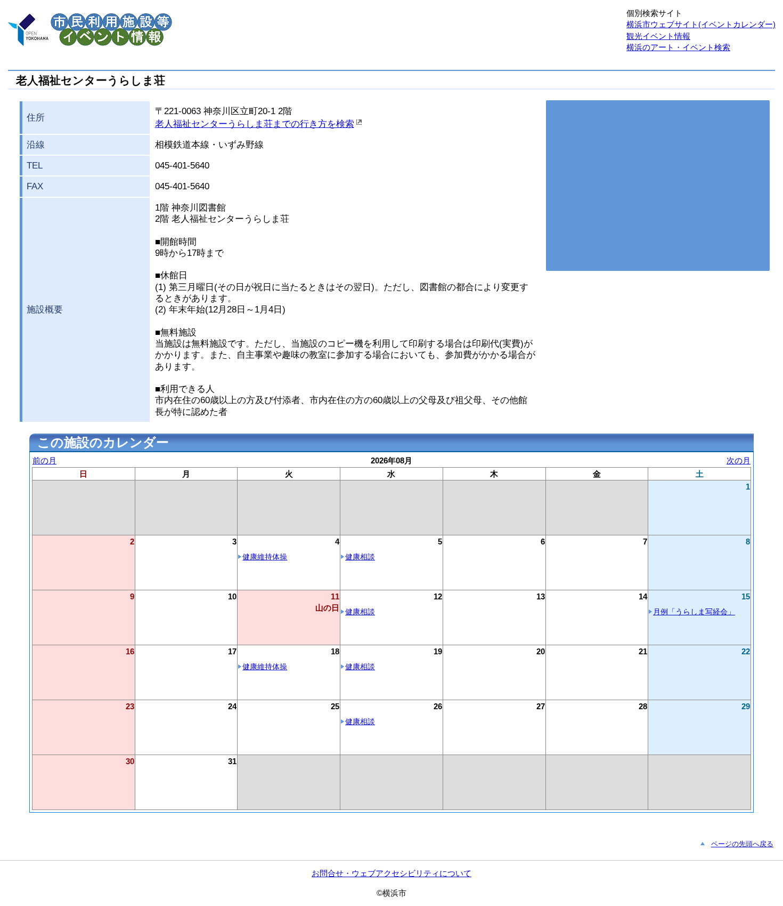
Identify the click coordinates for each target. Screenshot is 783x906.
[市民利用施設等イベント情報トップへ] (28, 42)
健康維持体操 (264, 557)
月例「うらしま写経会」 (694, 612)
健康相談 (360, 557)
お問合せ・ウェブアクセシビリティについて (391, 873)
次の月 (739, 460)
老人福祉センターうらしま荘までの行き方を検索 (254, 124)
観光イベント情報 (658, 36)
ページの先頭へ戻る (742, 844)
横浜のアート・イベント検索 (678, 47)
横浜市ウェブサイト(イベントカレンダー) (701, 24)
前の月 (44, 460)
